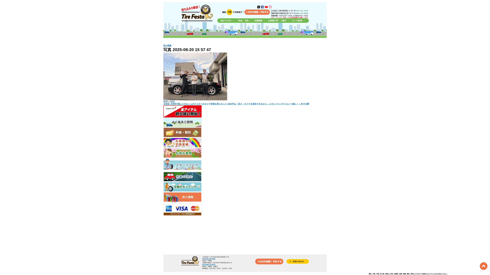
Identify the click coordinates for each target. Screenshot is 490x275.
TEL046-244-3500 (208, 259)
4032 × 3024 (169, 101)
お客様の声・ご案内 (277, 20)
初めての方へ (226, 20)
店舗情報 (258, 20)
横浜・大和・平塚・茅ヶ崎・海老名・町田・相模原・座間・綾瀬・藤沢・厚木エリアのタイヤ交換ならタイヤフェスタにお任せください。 (408, 273)
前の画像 (167, 45)
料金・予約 (243, 20)
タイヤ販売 (297, 20)
